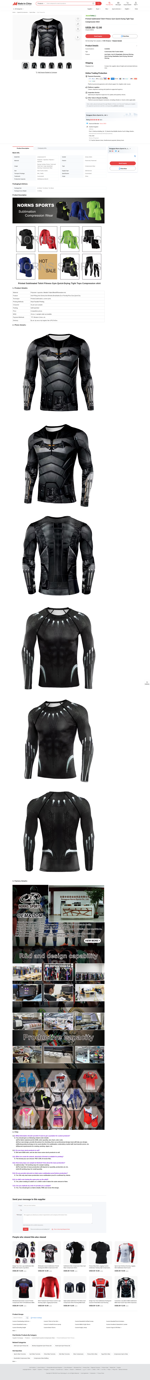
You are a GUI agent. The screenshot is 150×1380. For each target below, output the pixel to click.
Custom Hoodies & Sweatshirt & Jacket (116, 1324)
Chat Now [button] (126, 36)
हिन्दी (98, 1369)
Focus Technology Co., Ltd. (63, 1373)
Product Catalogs (37, 1318)
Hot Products (32, 1367)
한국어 (89, 1369)
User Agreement (84, 1373)
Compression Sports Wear (121, 1354)
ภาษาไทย (103, 1369)
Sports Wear (32, 12)
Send (25, 1229)
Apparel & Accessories (22, 12)
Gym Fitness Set (41, 12)
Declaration (93, 1373)
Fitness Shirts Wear (92, 1354)
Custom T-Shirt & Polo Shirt (51, 1321)
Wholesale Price (77, 1367)
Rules (136, 9)
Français (52, 1369)
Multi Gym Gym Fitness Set (21, 1345)
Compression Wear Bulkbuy (41, 1358)
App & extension (116, 9)
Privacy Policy (100, 1373)
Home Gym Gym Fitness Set (62, 1345)
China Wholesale (68, 1367)
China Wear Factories (49, 1354)
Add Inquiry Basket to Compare (47, 72)
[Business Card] (135, 156)
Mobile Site (112, 1367)
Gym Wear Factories (34, 1354)
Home (13, 12)
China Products (41, 1367)
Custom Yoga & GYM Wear (113, 1327)
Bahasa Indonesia (123, 1369)
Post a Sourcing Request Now (61, 1229)
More (14, 1361)
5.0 (110, 151)
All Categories (18, 9)
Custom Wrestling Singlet (19, 1327)
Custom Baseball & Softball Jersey (84, 1321)
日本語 (94, 1369)
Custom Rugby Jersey (81, 1327)
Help (106, 9)
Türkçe (108, 1369)
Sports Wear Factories (20, 1354)
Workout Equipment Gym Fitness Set (42, 1345)
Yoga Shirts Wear (105, 1354)
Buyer (97, 9)
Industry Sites (86, 1367)
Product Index (105, 1367)
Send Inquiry (98, 36)
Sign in (136, 4)
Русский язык (59, 1369)
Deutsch (72, 1369)
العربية (84, 1369)
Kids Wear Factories (64, 1354)
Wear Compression (78, 1354)
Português (46, 1369)
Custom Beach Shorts (49, 1327)
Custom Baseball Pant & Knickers (115, 1321)
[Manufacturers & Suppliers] (21, 3)
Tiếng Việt (114, 1369)
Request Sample (117, 41)
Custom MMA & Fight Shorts (82, 1324)
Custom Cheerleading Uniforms (20, 1321)
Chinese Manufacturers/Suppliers (54, 1367)
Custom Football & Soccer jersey (52, 1324)
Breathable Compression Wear (22, 1358)
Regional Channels (95, 1367)
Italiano (66, 1369)
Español (40, 1369)
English (34, 1369)
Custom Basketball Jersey (19, 1324)
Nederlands (78, 1369)
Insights (119, 1367)
